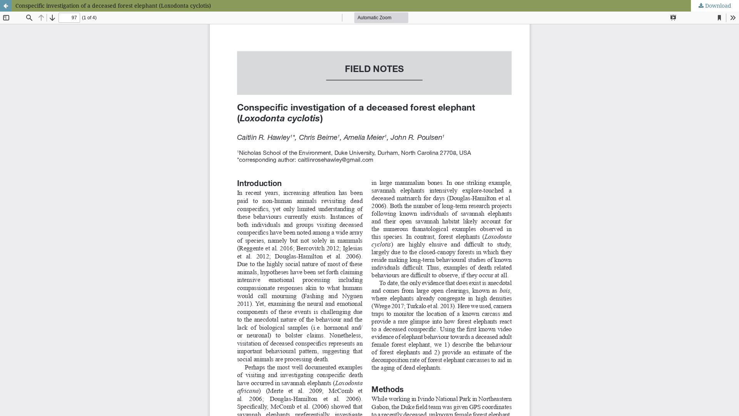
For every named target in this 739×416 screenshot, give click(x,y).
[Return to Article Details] (6, 6)
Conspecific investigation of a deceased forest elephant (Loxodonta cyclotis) (113, 5)
